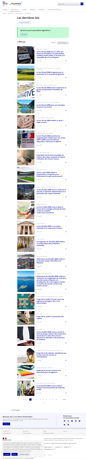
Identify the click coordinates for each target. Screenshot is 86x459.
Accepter (6, 454)
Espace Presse (25, 431)
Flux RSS (44, 431)
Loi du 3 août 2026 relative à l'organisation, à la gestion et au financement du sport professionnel (49, 174)
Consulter (24, 34)
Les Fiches (24, 9)
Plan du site (50, 455)
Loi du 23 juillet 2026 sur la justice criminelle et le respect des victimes (49, 227)
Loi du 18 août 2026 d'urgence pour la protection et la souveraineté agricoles (50, 73)
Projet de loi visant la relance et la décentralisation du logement (49, 371)
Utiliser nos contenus (27, 433)
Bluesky (64, 424)
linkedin (75, 421)
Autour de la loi (14, 9)
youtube (79, 421)
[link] (18, 399)
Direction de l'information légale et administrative (63, 443)
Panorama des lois (19, 13)
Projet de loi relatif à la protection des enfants (50, 317)
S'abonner (6, 424)
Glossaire (65, 431)
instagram (72, 421)
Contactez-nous (6, 431)
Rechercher (82, 4)
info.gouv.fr (58, 447)
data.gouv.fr (67, 447)
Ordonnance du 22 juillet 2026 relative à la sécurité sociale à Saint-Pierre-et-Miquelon (51, 261)
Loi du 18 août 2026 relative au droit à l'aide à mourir (50, 121)
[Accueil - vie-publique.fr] (16, 4)
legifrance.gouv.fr (48, 447)
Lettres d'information (7, 433)
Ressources (32, 9)
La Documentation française (54, 9)
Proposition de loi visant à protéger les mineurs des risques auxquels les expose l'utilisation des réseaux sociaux (51, 157)
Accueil (4, 13)
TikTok (68, 424)
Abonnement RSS (24, 22)
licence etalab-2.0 (28, 458)
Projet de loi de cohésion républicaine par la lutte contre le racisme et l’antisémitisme (51, 355)
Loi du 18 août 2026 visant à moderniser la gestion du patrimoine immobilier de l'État (51, 90)
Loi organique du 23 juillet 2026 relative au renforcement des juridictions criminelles (51, 244)
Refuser (14, 454)
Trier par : (53, 42)
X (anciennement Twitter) (68, 421)
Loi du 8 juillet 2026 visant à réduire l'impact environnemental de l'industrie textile (51, 388)
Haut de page (16, 410)
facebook (64, 421)
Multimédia (41, 9)
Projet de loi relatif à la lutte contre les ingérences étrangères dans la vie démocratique (50, 301)
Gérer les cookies (24, 454)
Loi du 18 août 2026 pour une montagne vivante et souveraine (51, 106)
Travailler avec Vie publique (48, 433)
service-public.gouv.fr (49, 449)
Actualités (5, 9)
